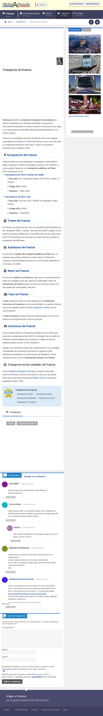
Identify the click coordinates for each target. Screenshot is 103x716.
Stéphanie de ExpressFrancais (21, 579)
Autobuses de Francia (21, 247)
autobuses (38, 307)
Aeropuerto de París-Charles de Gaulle (25, 174)
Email (4, 656)
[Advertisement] (32, 94)
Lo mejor (79, 14)
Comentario (8, 627)
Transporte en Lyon (47, 398)
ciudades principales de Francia (22, 371)
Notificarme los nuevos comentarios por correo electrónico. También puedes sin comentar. (29, 675)
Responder (10, 497)
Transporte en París (25, 394)
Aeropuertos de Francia (22, 155)
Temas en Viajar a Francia (50, 710)
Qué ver (49, 14)
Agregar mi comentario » (35, 476)
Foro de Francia (92, 4)
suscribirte (37, 677)
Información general (31, 14)
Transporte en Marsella (26, 398)
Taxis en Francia (18, 294)
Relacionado (75, 30)
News (65, 710)
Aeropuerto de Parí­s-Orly (18, 197)
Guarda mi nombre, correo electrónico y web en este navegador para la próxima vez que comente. (28, 667)
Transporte (65, 14)
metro (30, 307)
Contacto (34, 710)
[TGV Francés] (60, 61)
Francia (9, 14)
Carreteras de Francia (21, 326)
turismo (12, 133)
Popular (86, 30)
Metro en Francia (18, 270)
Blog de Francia (76, 4)
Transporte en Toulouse (26, 402)
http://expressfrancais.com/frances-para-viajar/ (27, 594)
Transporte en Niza (44, 394)
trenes (48, 307)
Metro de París (40, 378)
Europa (19, 141)
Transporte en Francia (26, 390)
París (27, 148)
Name (5, 649)
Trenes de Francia (19, 220)
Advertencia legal (21, 710)
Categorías (15, 412)
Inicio (9, 22)
